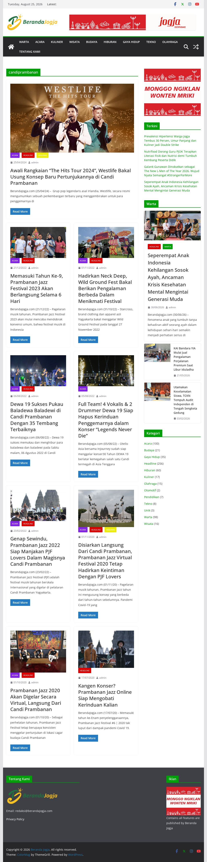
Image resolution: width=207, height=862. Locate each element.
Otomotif (150, 490)
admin (34, 162)
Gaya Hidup (152, 457)
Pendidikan (151, 497)
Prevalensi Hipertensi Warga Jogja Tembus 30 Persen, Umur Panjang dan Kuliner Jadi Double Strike (170, 140)
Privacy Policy (15, 819)
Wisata (148, 524)
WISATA (74, 42)
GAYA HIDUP (131, 42)
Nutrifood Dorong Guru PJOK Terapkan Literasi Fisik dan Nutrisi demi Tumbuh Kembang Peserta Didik (170, 156)
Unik (147, 510)
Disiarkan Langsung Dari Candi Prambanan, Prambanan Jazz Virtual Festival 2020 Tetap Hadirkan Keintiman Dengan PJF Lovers (105, 560)
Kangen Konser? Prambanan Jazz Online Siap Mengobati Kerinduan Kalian (105, 695)
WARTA (24, 42)
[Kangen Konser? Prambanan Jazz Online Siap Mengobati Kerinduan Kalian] (106, 649)
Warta (167, 246)
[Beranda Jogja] (11, 47)
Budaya (149, 450)
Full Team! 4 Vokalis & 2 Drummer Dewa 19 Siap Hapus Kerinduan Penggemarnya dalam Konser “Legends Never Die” (105, 420)
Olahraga (150, 484)
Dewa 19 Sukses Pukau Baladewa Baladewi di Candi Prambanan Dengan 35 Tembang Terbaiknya (36, 417)
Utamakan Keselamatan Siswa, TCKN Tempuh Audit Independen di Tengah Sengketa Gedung (185, 400)
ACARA (39, 42)
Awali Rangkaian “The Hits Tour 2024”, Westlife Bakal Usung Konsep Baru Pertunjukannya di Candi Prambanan (70, 176)
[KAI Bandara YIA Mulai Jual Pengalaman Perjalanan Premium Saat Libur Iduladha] (157, 362)
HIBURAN (110, 42)
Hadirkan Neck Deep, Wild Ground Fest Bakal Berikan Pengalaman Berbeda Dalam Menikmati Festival (105, 288)
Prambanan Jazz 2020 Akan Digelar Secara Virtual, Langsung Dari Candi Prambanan (35, 700)
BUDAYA (91, 42)
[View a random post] (196, 47)
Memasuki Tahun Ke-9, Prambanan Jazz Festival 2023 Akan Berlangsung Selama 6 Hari (36, 288)
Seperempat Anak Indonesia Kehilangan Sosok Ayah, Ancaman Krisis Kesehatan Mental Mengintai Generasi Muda (171, 186)
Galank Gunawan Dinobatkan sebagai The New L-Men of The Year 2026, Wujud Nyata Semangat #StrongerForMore (171, 171)
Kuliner (149, 477)
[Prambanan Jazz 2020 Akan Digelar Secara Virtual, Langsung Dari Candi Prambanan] (38, 652)
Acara (15, 155)
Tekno (148, 504)
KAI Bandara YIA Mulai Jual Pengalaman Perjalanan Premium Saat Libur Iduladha (184, 358)
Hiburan (42, 155)
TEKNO (151, 42)
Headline (28, 155)
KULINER (57, 42)
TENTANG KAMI (29, 51)
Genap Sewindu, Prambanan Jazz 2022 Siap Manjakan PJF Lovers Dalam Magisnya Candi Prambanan (37, 551)
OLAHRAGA (170, 42)
